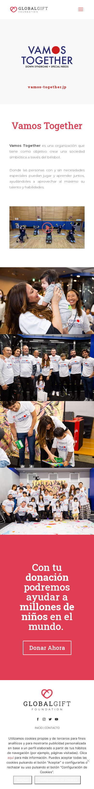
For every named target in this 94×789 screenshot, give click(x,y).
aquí (10, 757)
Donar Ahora (47, 648)
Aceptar (23, 780)
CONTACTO (52, 728)
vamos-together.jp (47, 86)
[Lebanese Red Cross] (47, 300)
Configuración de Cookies (57, 780)
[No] (88, 760)
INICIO (39, 728)
